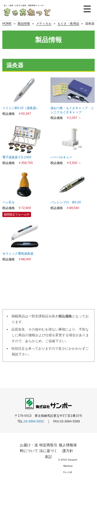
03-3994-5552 (34, 421)
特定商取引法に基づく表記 (48, 451)
